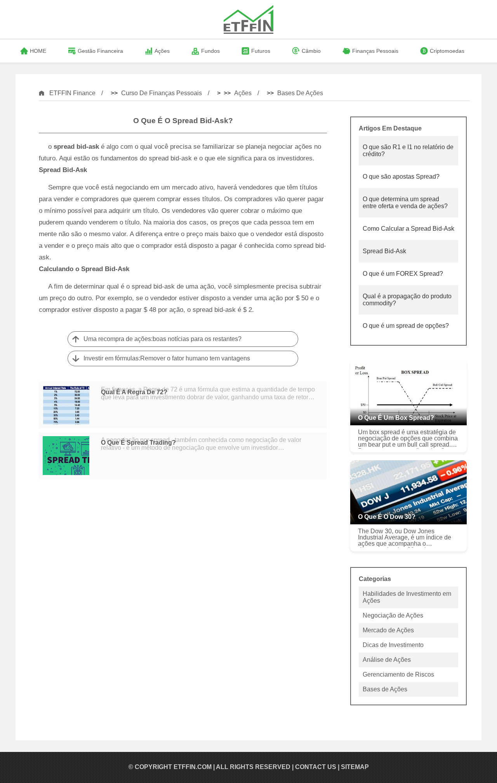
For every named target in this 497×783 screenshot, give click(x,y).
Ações (243, 93)
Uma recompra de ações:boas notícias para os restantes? (162, 339)
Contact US (315, 767)
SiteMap (355, 767)
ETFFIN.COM (193, 767)
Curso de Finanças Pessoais (161, 93)
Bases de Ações (300, 93)
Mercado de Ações (388, 630)
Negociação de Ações (393, 615)
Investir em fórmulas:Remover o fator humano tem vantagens (166, 358)
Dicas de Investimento (393, 645)
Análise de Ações (387, 659)
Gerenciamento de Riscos (398, 674)
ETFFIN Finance (72, 93)
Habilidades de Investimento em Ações (407, 597)
